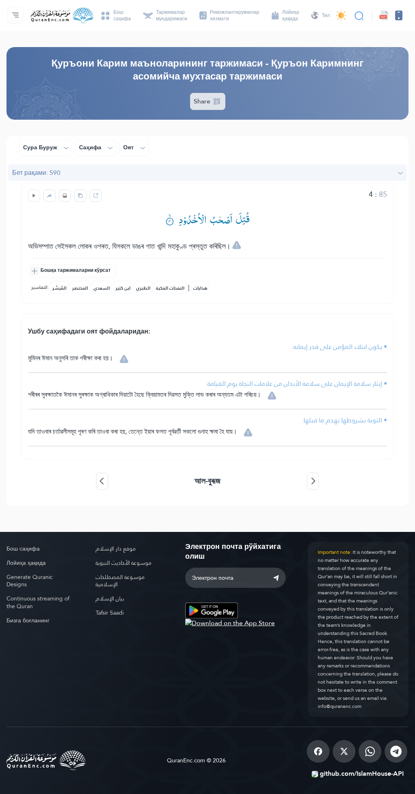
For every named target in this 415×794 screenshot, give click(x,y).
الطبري (143, 288)
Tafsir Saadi (110, 612)
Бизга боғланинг (27, 620)
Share (203, 101)
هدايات (200, 288)
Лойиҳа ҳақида (26, 562)
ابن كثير (123, 288)
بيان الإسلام (110, 598)
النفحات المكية (170, 288)
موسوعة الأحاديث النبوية (124, 562)
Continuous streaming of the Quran (37, 602)
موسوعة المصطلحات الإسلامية (120, 581)
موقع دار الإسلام (116, 548)
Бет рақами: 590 (36, 173)
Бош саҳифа (23, 548)
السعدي (102, 288)
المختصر (80, 288)
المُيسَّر (59, 288)
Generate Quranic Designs (29, 581)
